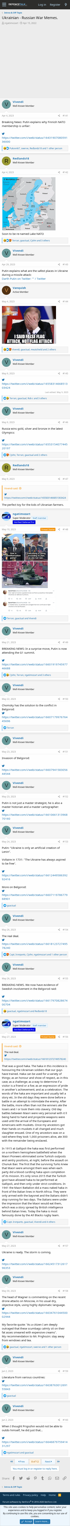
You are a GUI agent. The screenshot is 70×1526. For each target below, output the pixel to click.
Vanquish (19, 288)
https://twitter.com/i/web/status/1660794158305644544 (35, 772)
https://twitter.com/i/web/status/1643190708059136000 (35, 139)
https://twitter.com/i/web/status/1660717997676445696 (35, 719)
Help (43, 1495)
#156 (65, 1036)
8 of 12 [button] (35, 1461)
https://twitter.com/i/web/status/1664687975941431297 (35, 1444)
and (20, 1452)
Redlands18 (21, 158)
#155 (65, 978)
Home (52, 1495)
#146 (65, 422)
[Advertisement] (35, 62)
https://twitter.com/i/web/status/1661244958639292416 (35, 877)
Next (48, 1461)
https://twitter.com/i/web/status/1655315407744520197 (35, 446)
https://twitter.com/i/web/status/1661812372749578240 (35, 946)
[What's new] (65, 4)
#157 (65, 1245)
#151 (65, 751)
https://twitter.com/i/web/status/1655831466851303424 (35, 385)
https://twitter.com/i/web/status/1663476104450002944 (35, 1314)
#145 (65, 373)
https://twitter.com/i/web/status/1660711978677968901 (35, 897)
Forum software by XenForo (30, 1501)
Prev (22, 1461)
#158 (65, 1290)
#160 (65, 1419)
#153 (65, 841)
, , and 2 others (34, 349)
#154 (65, 929)
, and (21, 618)
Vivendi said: (11, 488)
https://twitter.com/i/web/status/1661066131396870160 (35, 816)
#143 (65, 264)
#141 (65, 115)
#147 (65, 478)
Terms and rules (11, 1495)
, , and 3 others (31, 240)
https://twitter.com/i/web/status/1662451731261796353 (35, 1266)
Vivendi (18, 102)
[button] (4, 4)
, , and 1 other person (36, 148)
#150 (65, 699)
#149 (65, 642)
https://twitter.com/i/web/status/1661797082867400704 (35, 1002)
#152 (65, 796)
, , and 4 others (31, 1221)
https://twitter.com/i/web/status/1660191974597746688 (35, 666)
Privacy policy (30, 1495)
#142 (65, 172)
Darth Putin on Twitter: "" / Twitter (24, 278)
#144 (65, 301)
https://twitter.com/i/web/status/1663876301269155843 (35, 1387)
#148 (65, 529)
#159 (65, 1371)
